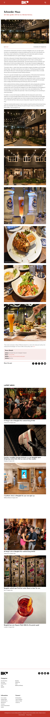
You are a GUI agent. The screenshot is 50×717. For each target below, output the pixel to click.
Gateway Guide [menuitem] (4, 699)
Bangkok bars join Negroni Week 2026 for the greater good (21, 625)
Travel (16, 683)
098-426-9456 (11, 354)
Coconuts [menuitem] (3, 704)
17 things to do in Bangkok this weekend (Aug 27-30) (19, 420)
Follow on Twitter (18, 700)
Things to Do (17, 682)
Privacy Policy (29, 714)
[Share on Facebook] (33, 363)
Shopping (17, 680)
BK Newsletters (18, 697)
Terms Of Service (22, 714)
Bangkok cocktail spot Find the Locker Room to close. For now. (22, 588)
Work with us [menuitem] (3, 702)
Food (2, 685)
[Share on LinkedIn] (42, 363)
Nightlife (2, 686)
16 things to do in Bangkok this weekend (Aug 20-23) (19, 551)
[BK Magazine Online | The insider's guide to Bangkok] (25, 2)
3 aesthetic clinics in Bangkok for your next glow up (19, 495)
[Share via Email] (45, 363)
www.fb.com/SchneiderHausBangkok (17, 356)
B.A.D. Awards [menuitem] (3, 697)
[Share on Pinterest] (39, 363)
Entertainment (3, 683)
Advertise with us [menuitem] (4, 700)
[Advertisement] (25, 375)
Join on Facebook (18, 699)
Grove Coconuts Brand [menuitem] (5, 705)
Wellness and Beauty (19, 685)
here (34, 346)
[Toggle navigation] (4, 2)
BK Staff (6, 46)
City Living (3, 682)
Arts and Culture (4, 680)
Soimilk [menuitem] (2, 707)
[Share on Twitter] (36, 363)
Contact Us (17, 702)
